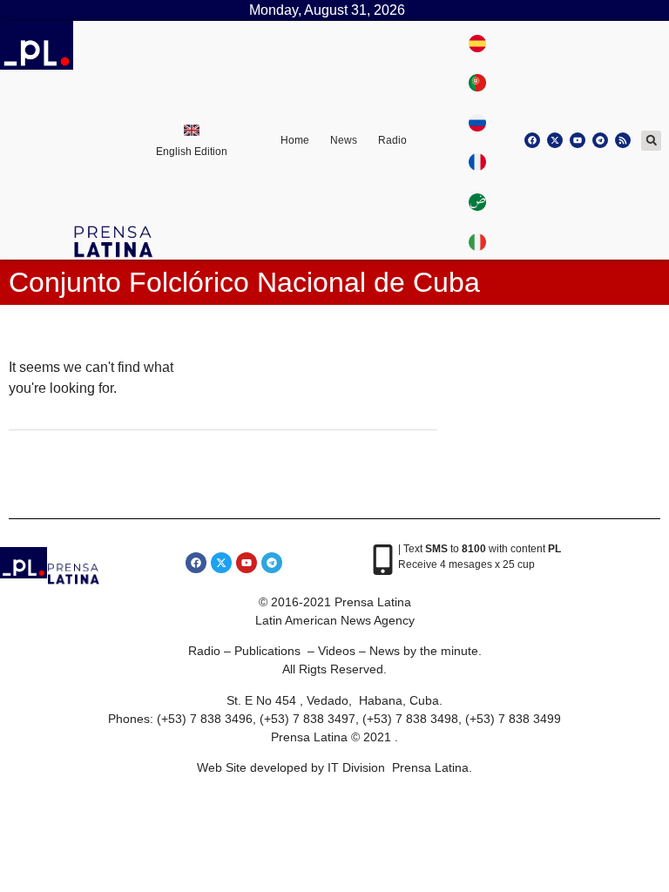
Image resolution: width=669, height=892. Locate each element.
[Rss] (623, 140)
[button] (651, 141)
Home (294, 140)
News (343, 140)
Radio (392, 140)
